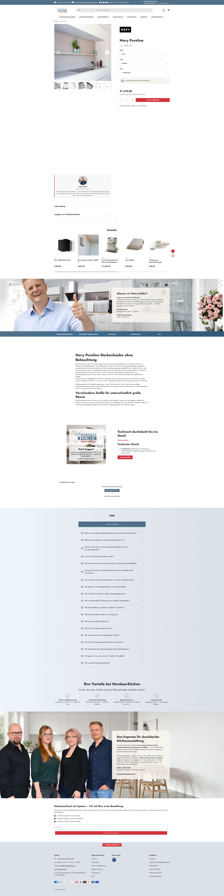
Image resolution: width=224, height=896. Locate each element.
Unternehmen (95, 862)
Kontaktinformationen (155, 873)
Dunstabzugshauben (67, 17)
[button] (169, 10)
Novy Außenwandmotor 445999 (88, 261)
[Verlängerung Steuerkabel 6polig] (159, 245)
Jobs (93, 876)
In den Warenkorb (152, 100)
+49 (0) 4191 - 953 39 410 (65, 859)
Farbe (121, 59)
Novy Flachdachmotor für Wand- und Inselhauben (110, 261)
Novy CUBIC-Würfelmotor (62, 260)
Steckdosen (131, 17)
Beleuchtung (118, 17)
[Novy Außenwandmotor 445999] (88, 245)
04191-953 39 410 (149, 3)
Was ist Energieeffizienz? (99, 866)
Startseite (56, 21)
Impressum (152, 859)
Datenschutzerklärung (155, 876)
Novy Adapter (129, 260)
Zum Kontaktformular (60, 869)
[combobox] (114, 10)
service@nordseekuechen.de (67, 866)
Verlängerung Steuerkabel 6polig (155, 261)
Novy (121, 45)
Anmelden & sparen (111, 833)
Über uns (94, 859)
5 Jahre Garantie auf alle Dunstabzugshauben (85, 2)
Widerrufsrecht (153, 866)
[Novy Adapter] (135, 245)
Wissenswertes (157, 17)
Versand (128, 94)
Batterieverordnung (97, 869)
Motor (121, 69)
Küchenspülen (103, 17)
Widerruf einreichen (112, 845)
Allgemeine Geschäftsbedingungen (159, 862)
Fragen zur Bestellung (112, 524)
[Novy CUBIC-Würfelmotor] (64, 245)
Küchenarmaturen (86, 17)
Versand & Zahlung (155, 869)
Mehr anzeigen (125, 457)
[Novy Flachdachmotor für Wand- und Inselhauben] (112, 245)
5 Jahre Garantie (123, 440)
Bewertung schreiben (112, 490)
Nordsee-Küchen (62, 889)
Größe (121, 50)
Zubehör (143, 17)
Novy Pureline (63, 21)
